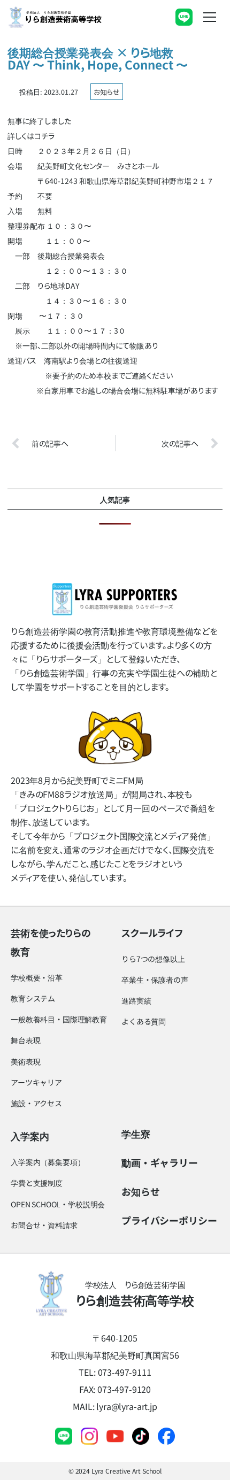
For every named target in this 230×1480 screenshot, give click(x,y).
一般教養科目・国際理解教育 (59, 1019)
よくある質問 (143, 1021)
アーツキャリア (36, 1082)
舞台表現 (25, 1040)
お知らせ (107, 92)
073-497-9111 (124, 1372)
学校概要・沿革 (37, 977)
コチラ (44, 135)
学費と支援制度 (37, 1182)
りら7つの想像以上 (153, 958)
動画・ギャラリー (159, 1162)
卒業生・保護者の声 (154, 979)
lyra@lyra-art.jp (126, 1406)
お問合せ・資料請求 (44, 1225)
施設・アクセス (36, 1103)
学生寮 (135, 1133)
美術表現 (25, 1061)
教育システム (33, 998)
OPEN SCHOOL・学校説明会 (58, 1204)
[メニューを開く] (209, 17)
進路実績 (136, 1000)
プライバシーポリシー (169, 1220)
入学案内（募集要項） (48, 1162)
